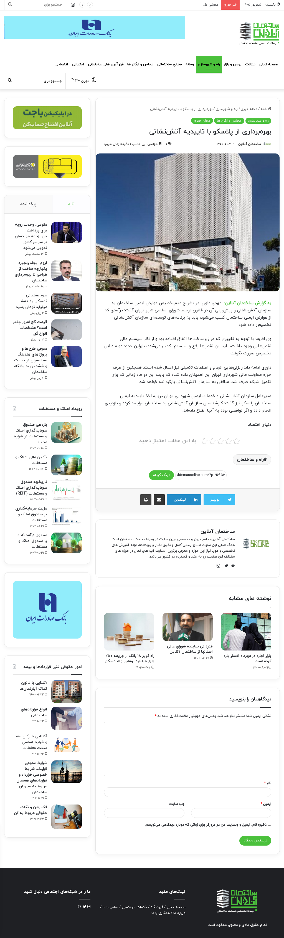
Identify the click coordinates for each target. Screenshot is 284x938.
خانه (264, 109)
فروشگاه (157, 907)
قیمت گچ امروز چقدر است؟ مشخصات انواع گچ (30, 327)
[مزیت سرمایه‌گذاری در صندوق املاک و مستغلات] (66, 516)
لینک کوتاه (161, 475)
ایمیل (265, 803)
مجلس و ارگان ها (140, 64)
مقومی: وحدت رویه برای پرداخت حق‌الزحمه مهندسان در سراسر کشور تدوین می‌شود (31, 236)
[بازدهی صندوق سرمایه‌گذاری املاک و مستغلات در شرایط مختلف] (66, 432)
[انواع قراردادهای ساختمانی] (66, 718)
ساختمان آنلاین (249, 144)
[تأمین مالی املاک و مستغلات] (66, 465)
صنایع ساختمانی (169, 64)
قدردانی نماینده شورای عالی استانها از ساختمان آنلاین (190, 649)
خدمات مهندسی (134, 907)
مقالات (250, 64)
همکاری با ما (160, 913)
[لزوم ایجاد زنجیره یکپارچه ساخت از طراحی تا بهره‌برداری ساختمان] (66, 270)
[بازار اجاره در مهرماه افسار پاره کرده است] (246, 631)
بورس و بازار (232, 64)
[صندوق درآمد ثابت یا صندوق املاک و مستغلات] (66, 543)
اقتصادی (61, 64)
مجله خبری (249, 109)
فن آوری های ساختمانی (105, 64)
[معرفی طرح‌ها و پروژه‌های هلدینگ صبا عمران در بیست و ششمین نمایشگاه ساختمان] (66, 356)
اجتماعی (78, 64)
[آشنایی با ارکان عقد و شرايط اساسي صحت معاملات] (66, 744)
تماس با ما (110, 907)
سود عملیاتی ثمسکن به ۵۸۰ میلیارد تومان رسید (31, 301)
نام (267, 783)
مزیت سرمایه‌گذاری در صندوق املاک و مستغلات (31, 514)
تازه (71, 204)
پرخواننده (28, 204)
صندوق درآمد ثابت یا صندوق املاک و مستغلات (31, 541)
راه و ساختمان (250, 460)
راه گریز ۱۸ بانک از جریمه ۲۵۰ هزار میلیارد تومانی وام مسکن (129, 658)
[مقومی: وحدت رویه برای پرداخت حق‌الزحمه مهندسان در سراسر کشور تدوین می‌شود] (66, 232)
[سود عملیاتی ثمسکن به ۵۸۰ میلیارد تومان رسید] (66, 303)
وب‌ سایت (176, 803)
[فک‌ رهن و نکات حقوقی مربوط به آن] (66, 817)
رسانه (190, 64)
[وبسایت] (231, 566)
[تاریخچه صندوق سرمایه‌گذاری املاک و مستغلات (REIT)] (66, 489)
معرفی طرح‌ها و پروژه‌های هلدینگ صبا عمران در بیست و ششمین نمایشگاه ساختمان (155, 4)
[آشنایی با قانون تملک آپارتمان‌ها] (66, 691)
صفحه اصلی (268, 64)
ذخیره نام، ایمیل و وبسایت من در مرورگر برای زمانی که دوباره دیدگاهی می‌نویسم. (206, 824)
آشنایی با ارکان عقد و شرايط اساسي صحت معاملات (31, 742)
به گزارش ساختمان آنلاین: (247, 303)
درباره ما (179, 913)
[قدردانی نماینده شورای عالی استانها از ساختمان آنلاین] (188, 627)
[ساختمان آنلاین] (259, 33)
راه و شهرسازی (209, 64)
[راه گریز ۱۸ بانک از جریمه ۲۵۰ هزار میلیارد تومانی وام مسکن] (129, 631)
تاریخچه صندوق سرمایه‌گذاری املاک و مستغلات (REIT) (31, 487)
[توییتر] (225, 566)
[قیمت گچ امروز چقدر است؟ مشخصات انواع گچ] (66, 329)
